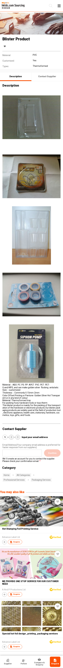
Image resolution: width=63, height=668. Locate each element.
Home (6, 475)
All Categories (23, 475)
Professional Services (14, 480)
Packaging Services (41, 480)
